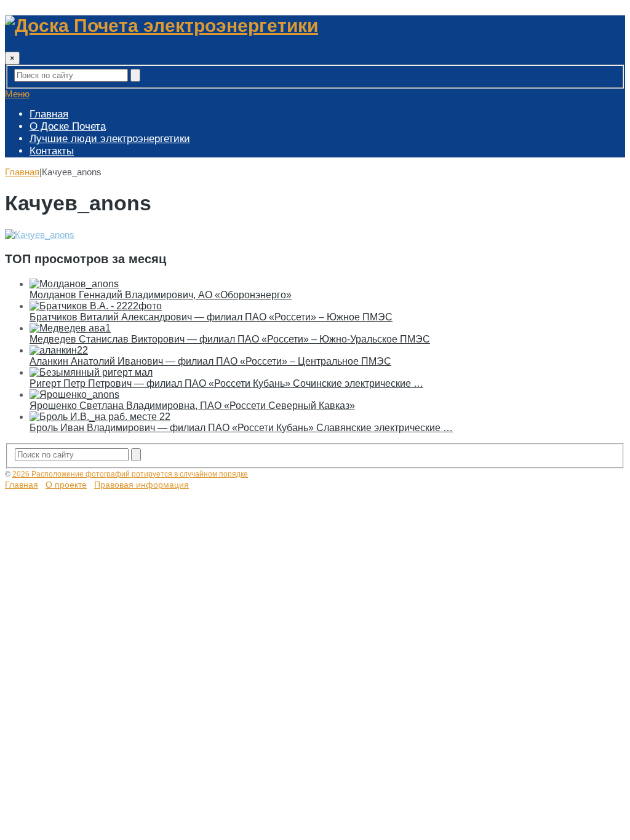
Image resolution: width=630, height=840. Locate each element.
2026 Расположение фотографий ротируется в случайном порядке (130, 474)
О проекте (66, 484)
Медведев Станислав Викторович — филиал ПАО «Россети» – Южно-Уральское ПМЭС (230, 339)
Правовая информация (141, 484)
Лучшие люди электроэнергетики (110, 139)
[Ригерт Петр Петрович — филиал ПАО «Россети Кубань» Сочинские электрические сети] (91, 372)
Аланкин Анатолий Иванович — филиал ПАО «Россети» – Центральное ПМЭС (210, 361)
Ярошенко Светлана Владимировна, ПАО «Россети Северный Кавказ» (192, 405)
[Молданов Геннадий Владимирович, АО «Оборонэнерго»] (74, 284)
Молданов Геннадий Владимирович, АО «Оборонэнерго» (161, 295)
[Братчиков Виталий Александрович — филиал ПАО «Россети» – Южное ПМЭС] (96, 306)
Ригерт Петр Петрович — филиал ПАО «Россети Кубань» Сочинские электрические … (226, 383)
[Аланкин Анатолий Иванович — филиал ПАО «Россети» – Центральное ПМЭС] (59, 350)
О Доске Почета (68, 126)
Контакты (52, 151)
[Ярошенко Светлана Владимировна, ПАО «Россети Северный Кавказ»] (74, 394)
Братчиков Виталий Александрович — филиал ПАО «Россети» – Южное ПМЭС (211, 317)
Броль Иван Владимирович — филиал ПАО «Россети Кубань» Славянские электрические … (241, 427)
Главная (49, 114)
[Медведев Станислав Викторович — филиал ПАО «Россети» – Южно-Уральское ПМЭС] (70, 328)
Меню (17, 94)
